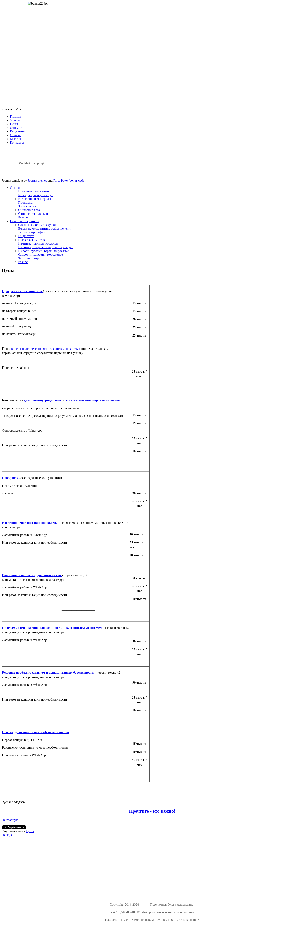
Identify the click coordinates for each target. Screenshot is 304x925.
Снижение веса (29, 210)
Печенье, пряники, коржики (38, 243)
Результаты (17, 131)
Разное (23, 217)
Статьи (15, 187)
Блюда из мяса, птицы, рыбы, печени (44, 228)
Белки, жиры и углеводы (35, 195)
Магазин (16, 139)
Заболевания (27, 206)
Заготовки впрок (30, 258)
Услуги (15, 120)
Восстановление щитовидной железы (30, 522)
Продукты (25, 202)
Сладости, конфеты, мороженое (40, 254)
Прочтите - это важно (33, 191)
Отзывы (15, 135)
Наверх (7, 835)
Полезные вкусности (24, 221)
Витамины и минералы (34, 199)
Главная (15, 116)
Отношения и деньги (33, 213)
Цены (14, 124)
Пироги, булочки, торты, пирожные (43, 251)
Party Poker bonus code (68, 180)
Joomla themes (37, 180)
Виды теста (26, 236)
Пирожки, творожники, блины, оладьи (45, 247)
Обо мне (16, 127)
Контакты (17, 142)
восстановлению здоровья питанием (93, 400)
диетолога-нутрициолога (42, 400)
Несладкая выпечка (32, 239)
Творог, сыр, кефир (31, 232)
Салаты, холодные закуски (37, 225)
